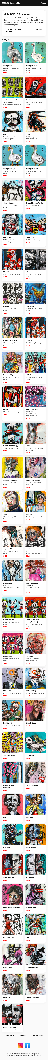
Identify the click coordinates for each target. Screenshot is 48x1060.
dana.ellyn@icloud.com (14, 1055)
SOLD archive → (37, 30)
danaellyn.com (36, 1055)
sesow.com (26, 1055)
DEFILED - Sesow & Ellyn (11, 3)
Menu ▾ (43, 3)
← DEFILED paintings (13, 30)
